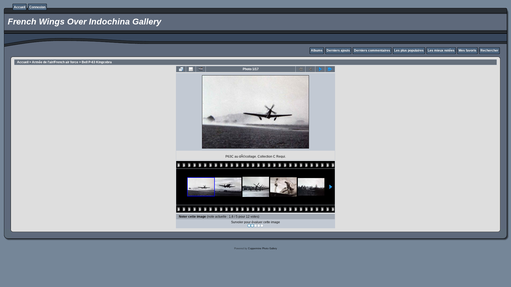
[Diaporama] (200, 69)
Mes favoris (467, 50)
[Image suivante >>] (320, 69)
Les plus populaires (409, 50)
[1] (249, 225)
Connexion (37, 7)
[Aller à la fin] (330, 69)
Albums (317, 50)
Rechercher (489, 50)
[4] (258, 225)
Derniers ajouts (338, 50)
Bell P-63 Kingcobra (97, 62)
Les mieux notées (441, 50)
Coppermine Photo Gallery (262, 248)
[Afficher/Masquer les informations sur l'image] (191, 69)
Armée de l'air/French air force (55, 62)
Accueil (19, 7)
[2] (252, 225)
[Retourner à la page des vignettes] (181, 69)
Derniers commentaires (372, 50)
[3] (255, 225)
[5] (261, 225)
